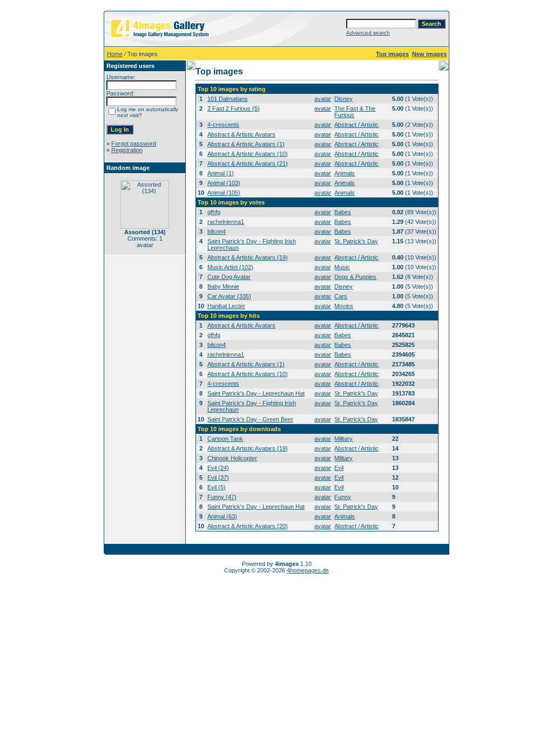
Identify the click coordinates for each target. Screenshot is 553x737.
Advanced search (368, 33)
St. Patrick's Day (356, 241)
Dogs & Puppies (355, 277)
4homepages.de (308, 570)
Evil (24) (218, 468)
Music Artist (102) (230, 267)
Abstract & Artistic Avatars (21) (247, 163)
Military (343, 438)
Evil (338, 468)
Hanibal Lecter (226, 306)
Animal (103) (223, 183)
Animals (344, 173)
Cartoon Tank (225, 438)
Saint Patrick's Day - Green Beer (250, 419)
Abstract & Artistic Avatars (241, 134)
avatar (322, 98)
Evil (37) (218, 477)
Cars (340, 296)
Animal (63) (222, 516)
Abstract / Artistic (356, 124)
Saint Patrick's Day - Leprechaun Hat (256, 393)
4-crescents (223, 124)
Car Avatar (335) (229, 296)
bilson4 (216, 231)
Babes (342, 212)
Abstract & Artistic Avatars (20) (247, 526)
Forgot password (133, 143)
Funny (342, 497)
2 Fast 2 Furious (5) (233, 108)
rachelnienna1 (225, 222)
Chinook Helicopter (232, 458)
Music (342, 267)
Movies (343, 306)
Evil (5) (216, 487)
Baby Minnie (223, 286)
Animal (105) (223, 192)
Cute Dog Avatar (229, 277)
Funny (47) (222, 497)
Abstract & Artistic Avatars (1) (246, 144)
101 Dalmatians (227, 98)
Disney (343, 98)
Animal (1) (220, 173)
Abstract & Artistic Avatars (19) (247, 257)
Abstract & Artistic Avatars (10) (247, 154)
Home (115, 54)
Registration (127, 150)
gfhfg (213, 212)
